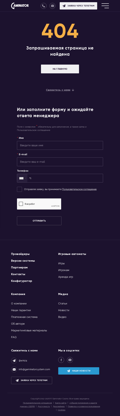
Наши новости (81, 371)
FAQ (13, 337)
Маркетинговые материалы (29, 330)
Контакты (18, 274)
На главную (60, 69)
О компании (19, 303)
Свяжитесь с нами (58, 90)
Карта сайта (60, 403)
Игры (61, 263)
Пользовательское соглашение (79, 189)
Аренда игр (65, 276)
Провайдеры (20, 254)
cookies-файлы (44, 408)
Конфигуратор (21, 281)
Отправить (39, 220)
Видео (62, 316)
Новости (64, 310)
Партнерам (19, 267)
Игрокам (63, 270)
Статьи (62, 303)
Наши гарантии (21, 310)
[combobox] (22, 178)
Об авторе (18, 323)
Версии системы (23, 260)
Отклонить (82, 412)
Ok (71, 412)
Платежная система (24, 316)
